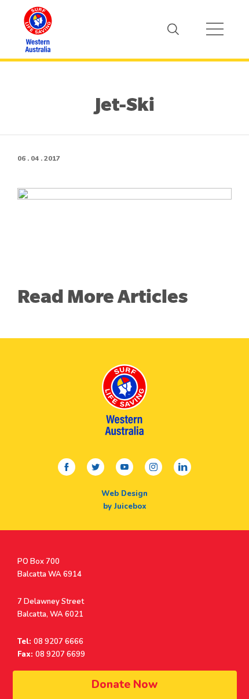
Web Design (124, 493)
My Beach (37, 29)
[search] (173, 29)
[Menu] (214, 29)
